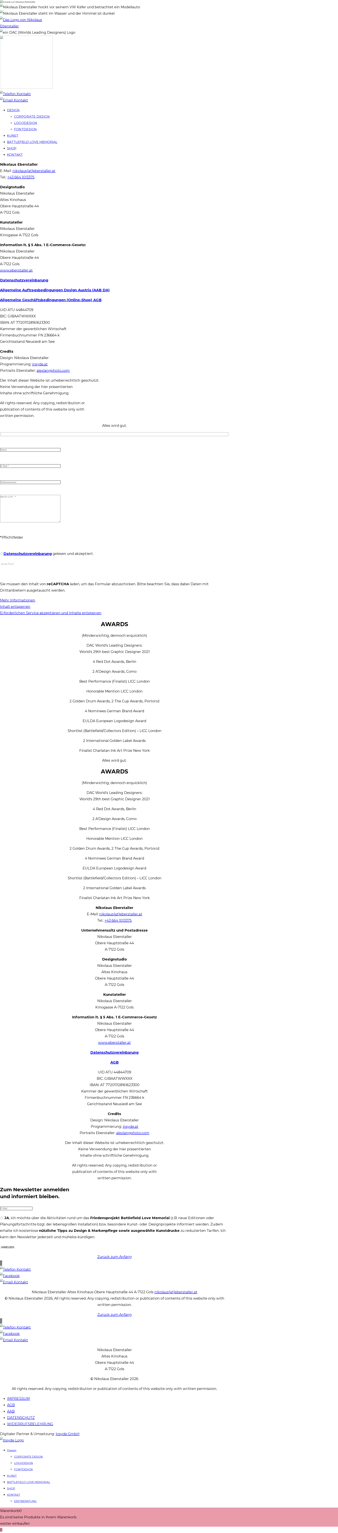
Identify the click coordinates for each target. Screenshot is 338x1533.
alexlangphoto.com (53, 370)
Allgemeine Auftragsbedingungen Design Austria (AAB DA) (55, 290)
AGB (11, 1405)
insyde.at (40, 364)
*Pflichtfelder (11, 537)
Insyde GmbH (67, 1434)
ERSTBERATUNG (25, 1501)
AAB (11, 1411)
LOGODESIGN (23, 1463)
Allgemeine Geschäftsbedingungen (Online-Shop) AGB (51, 300)
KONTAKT (13, 1494)
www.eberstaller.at (16, 270)
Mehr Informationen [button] (17, 600)
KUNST (12, 1475)
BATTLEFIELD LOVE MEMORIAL (28, 1482)
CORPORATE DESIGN (28, 1456)
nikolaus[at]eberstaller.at (33, 171)
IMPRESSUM (18, 1398)
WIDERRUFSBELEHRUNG (30, 1424)
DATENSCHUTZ (21, 1417)
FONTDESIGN (23, 1469)
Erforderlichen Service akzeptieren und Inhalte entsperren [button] (50, 613)
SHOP (11, 1488)
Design (11, 1450)
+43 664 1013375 (21, 177)
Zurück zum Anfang (114, 1257)
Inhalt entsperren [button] (15, 606)
